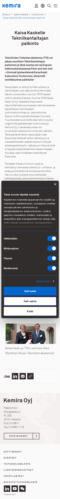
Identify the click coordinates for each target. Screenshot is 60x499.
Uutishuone (38, 14)
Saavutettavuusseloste (21, 482)
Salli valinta (30, 301)
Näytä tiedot (43, 281)
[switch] (51, 248)
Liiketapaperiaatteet (19, 470)
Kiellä (30, 311)
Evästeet (10, 458)
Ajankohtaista (21, 14)
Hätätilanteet (14, 476)
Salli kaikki (30, 291)
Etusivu (6, 14)
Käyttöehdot (13, 452)
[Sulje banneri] (55, 184)
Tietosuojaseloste (17, 464)
